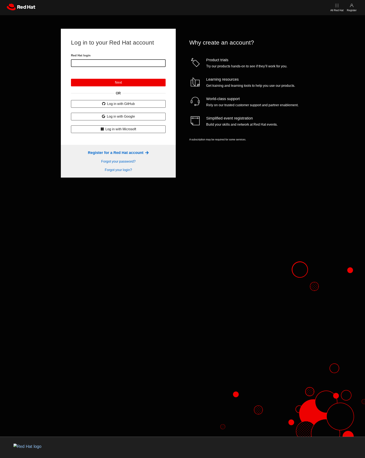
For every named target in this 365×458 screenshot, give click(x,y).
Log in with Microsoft (120, 129)
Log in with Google (120, 116)
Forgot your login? (118, 170)
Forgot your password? (118, 161)
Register (352, 10)
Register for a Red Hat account (116, 153)
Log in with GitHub (120, 104)
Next (118, 82)
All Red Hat (336, 10)
